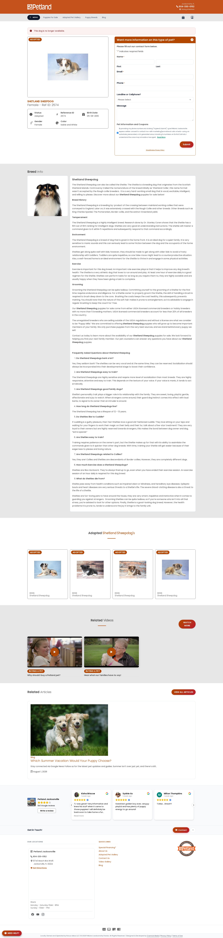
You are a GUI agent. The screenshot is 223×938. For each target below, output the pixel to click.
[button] (194, 805)
